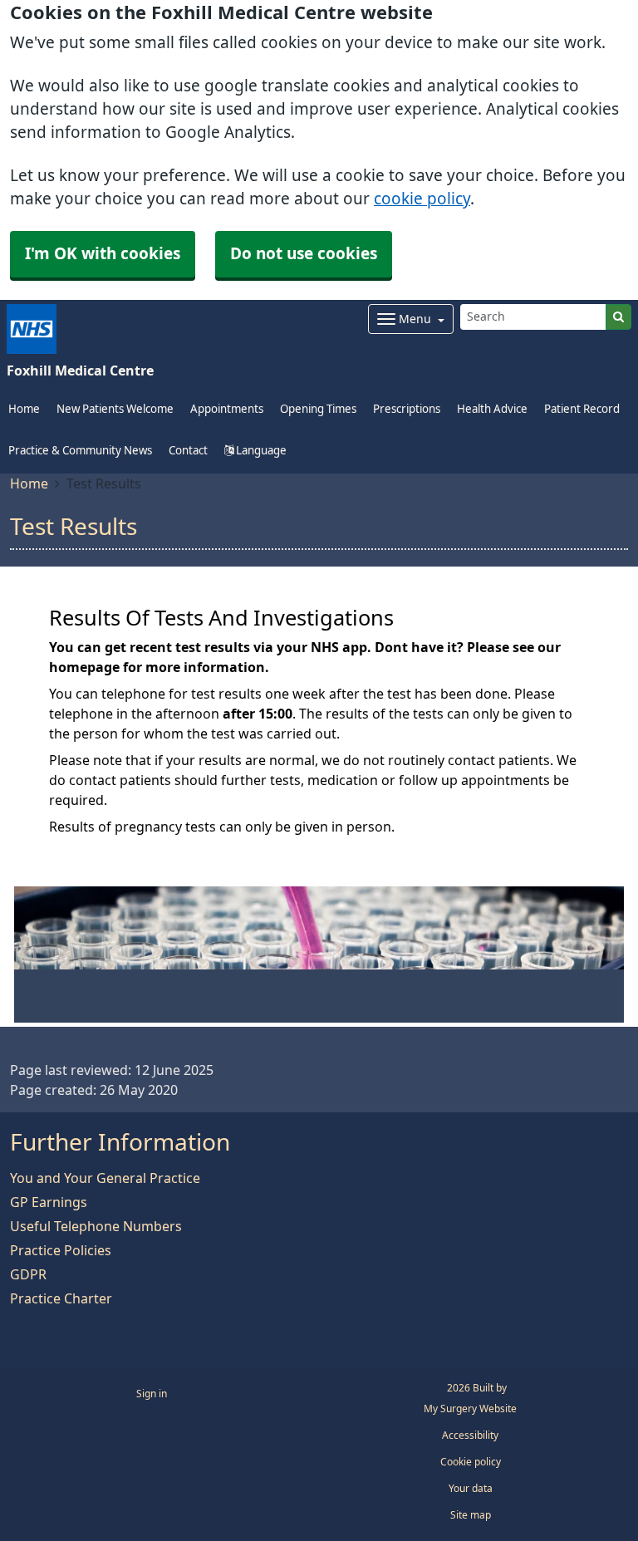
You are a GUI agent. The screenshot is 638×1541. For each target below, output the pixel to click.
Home (29, 483)
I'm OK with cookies (102, 254)
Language (260, 450)
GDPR (28, 1274)
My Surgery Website (470, 1409)
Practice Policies (60, 1250)
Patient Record (582, 409)
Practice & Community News (80, 450)
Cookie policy (470, 1462)
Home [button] (24, 409)
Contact (188, 450)
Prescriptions (406, 409)
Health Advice (492, 409)
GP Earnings (48, 1202)
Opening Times (318, 409)
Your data (471, 1489)
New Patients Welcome (115, 409)
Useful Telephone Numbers (96, 1226)
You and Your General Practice (105, 1178)
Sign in (151, 1394)
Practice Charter (61, 1298)
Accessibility (470, 1435)
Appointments (226, 409)
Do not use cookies (303, 254)
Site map (470, 1515)
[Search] (618, 317)
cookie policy (422, 199)
